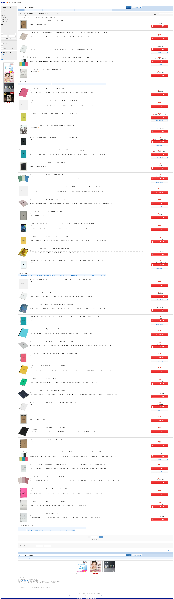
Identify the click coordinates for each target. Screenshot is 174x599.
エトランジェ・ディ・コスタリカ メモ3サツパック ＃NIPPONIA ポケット (47, 476)
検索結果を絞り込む (137, 7)
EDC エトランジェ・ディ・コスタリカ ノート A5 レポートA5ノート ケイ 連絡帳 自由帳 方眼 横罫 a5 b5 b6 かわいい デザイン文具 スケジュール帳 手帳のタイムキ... (67, 186)
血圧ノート (21, 527)
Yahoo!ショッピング (8, 48)
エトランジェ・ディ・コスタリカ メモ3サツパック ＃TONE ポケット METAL (48, 174)
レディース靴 (4, 56)
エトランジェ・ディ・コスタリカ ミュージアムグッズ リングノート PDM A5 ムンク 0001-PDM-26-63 (53, 100)
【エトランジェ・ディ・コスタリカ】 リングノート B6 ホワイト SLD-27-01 (47, 211)
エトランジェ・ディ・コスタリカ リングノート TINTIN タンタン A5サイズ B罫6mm (49, 488)
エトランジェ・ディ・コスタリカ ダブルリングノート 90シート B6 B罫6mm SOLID (49, 427)
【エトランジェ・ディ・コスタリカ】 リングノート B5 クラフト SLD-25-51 (47, 439)
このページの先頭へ (168, 550)
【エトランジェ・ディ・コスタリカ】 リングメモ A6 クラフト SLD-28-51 (47, 415)
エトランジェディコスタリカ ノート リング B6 (51, 530)
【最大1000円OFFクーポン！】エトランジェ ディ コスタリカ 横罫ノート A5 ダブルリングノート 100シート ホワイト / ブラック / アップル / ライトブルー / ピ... (66, 150)
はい (39, 545)
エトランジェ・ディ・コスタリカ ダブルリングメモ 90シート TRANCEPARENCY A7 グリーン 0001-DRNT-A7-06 (56, 378)
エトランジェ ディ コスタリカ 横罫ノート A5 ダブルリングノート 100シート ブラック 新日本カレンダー (54, 137)
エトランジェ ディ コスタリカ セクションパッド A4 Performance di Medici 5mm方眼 (49, 248)
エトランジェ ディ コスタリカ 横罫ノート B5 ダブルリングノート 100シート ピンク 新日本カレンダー (53, 353)
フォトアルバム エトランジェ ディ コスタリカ (102, 9)
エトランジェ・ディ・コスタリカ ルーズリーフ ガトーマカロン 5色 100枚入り (48, 199)
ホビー (5, 21)
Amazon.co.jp (6, 46)
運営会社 (70, 595)
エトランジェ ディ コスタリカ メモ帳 (66, 9)
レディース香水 (4, 59)
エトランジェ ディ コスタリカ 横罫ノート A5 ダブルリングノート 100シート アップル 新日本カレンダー (54, 113)
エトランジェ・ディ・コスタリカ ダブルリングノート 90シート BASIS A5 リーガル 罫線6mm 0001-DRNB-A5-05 (56, 236)
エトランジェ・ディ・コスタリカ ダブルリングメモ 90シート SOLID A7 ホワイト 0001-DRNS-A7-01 (53, 44)
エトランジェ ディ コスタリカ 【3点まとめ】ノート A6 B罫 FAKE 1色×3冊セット (48, 390)
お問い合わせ (102, 595)
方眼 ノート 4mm (44, 527)
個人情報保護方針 (82, 595)
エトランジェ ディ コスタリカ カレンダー (33, 9)
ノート (5, 12)
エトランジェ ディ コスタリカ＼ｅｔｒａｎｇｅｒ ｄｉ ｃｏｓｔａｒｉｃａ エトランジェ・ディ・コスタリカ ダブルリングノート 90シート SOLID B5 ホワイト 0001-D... (69, 292)
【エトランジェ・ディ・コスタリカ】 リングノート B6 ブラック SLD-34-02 (47, 162)
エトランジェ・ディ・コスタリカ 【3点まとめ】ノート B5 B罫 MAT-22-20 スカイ (48, 329)
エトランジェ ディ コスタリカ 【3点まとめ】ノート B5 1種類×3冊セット (47, 69)
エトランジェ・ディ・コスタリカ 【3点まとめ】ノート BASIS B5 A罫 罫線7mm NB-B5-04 (51, 501)
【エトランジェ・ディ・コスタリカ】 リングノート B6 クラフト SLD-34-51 (47, 20)
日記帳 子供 (26, 527)
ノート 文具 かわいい (35, 527)
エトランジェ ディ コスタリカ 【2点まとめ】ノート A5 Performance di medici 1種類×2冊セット (52, 304)
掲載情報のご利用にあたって (24, 580)
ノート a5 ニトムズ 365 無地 (69, 530)
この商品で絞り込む (159, 52)
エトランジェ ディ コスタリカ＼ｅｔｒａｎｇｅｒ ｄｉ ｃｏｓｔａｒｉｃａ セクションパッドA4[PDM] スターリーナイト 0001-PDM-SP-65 (62, 223)
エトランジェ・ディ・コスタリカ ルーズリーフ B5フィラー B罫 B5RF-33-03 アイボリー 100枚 (51, 341)
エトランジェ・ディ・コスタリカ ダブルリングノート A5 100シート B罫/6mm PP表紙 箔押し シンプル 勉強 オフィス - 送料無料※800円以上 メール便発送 (65, 451)
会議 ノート (29, 530)
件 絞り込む (9, 38)
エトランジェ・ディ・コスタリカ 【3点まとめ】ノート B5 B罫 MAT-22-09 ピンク (48, 88)
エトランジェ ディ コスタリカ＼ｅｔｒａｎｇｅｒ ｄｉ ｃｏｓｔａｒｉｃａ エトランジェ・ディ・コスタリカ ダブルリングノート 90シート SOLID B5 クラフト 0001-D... (69, 32)
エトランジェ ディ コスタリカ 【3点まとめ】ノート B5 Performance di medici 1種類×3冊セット (52, 125)
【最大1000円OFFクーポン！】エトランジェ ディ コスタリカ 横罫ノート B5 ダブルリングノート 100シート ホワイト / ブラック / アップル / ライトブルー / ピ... (66, 316)
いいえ (47, 545)
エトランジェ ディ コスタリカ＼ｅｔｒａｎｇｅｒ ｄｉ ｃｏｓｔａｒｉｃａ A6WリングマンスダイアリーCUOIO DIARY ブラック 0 (60, 279)
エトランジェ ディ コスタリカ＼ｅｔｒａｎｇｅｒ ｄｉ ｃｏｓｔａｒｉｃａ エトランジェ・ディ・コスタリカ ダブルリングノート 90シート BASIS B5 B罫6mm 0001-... (68, 464)
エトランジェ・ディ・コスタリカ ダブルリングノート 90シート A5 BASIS (47, 513)
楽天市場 (5, 43)
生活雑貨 (5, 19)
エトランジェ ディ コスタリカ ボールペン (83, 9)
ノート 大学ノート (22, 530)
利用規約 (75, 595)
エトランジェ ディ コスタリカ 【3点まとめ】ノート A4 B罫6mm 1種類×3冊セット (49, 365)
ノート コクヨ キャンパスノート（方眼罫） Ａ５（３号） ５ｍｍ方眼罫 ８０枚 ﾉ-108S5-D (67, 527)
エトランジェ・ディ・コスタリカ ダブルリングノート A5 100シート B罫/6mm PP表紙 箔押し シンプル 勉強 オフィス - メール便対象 (60, 57)
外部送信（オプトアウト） (93, 595)
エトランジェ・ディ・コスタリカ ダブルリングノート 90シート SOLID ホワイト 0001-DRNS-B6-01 (53, 402)
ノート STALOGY (37, 530)
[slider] (2, 34)
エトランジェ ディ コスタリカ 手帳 (50, 9)
